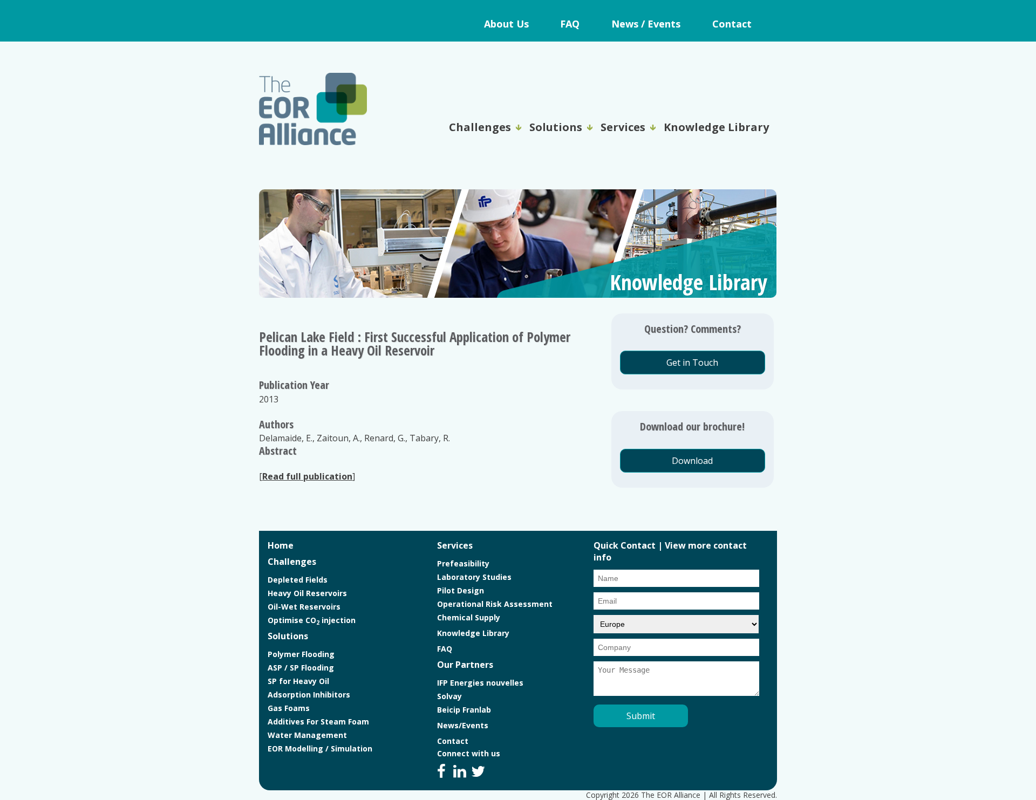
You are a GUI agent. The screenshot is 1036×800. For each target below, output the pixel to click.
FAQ (570, 23)
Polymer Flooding (301, 654)
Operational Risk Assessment (495, 604)
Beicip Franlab (464, 710)
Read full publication (307, 476)
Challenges (480, 127)
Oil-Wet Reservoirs (304, 606)
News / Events (645, 23)
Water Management (307, 735)
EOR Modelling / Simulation (320, 748)
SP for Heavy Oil (298, 681)
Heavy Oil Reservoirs (307, 593)
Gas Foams (289, 708)
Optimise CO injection (312, 620)
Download (692, 461)
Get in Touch (692, 362)
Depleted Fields (298, 580)
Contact (732, 23)
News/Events (462, 725)
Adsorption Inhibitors (309, 694)
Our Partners (465, 665)
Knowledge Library (716, 127)
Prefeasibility (463, 563)
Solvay (449, 696)
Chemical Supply (468, 617)
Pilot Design (460, 590)
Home (281, 545)
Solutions (555, 127)
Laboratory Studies (474, 577)
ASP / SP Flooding (301, 667)
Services (623, 127)
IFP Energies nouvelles (480, 683)
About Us (506, 23)
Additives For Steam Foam (318, 721)
